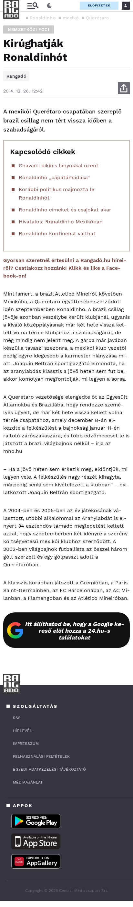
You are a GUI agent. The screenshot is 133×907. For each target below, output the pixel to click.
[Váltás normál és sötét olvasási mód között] (49, 6)
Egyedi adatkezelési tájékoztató (49, 769)
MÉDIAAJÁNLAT (28, 782)
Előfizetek (99, 5)
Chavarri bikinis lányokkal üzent (58, 165)
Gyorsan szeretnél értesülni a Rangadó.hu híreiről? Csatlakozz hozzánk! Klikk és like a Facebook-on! (64, 268)
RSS (17, 718)
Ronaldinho (43, 17)
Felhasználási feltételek (41, 756)
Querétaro (97, 17)
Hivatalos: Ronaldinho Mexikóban (61, 222)
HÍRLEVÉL (22, 730)
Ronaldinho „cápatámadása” (54, 177)
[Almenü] (33, 5)
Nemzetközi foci (28, 29)
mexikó (71, 17)
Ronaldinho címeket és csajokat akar (65, 210)
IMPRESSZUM (26, 743)
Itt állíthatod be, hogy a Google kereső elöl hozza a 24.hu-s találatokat (74, 630)
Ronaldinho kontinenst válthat (57, 233)
